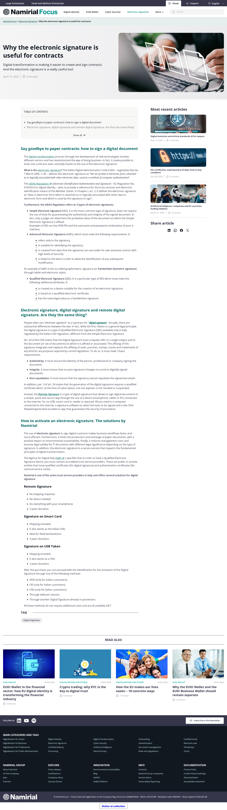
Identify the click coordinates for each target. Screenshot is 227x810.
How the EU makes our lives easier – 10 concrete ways (137, 689)
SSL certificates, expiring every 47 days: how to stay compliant (176, 171)
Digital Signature (31, 620)
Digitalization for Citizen (73, 682)
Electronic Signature (28, 21)
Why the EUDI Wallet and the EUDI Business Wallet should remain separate (194, 691)
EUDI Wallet (9, 682)
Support (194, 3)
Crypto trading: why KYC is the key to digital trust (83, 689)
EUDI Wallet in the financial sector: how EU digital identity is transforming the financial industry (27, 693)
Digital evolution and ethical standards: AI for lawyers (177, 136)
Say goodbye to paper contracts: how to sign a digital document (64, 122)
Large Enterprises (15, 3)
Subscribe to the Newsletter (207, 720)
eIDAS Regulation (39, 183)
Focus (175, 3)
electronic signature (49, 170)
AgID (58, 458)
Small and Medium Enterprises (48, 3)
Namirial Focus (10, 21)
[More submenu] (162, 11)
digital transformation (42, 156)
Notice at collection (113, 806)
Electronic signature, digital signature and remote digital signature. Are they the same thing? (80, 127)
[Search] (173, 12)
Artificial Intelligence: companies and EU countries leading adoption (176, 207)
